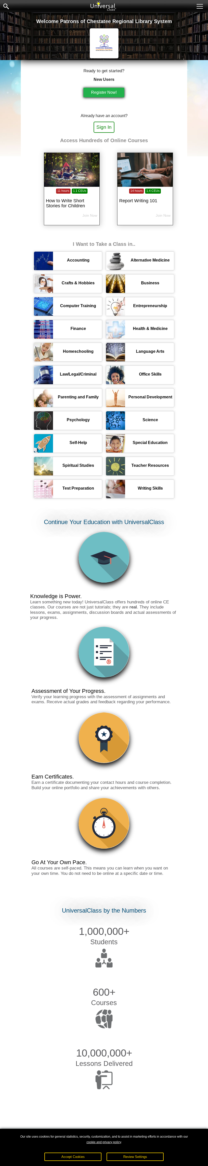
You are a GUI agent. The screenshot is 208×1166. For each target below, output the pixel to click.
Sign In (104, 127)
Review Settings (135, 1157)
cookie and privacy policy (103, 1142)
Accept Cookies (73, 1157)
